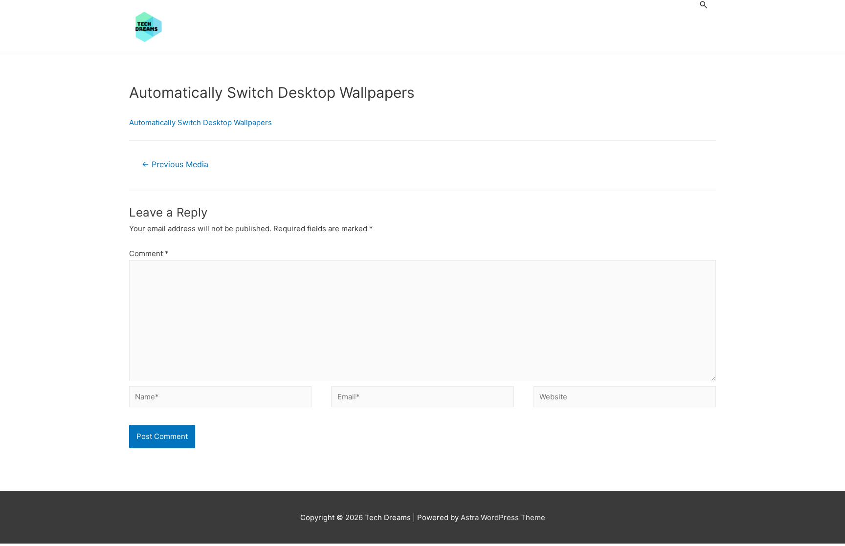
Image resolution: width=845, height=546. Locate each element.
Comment (149, 253)
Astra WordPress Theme (503, 517)
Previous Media (175, 164)
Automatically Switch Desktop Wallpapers (200, 122)
